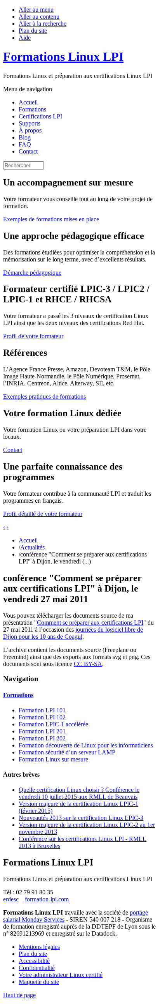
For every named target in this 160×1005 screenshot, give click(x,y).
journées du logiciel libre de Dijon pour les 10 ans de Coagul (73, 633)
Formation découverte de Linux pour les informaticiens (86, 745)
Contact (28, 151)
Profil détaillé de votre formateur (42, 513)
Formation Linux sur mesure (53, 759)
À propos (30, 130)
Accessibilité (34, 960)
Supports (29, 123)
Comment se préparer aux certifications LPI (90, 622)
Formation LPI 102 (42, 717)
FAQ (25, 144)
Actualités (32, 547)
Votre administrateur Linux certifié (61, 974)
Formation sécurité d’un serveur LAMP (67, 752)
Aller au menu (36, 9)
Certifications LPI (40, 116)
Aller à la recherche (42, 23)
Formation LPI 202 (42, 738)
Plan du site (33, 30)
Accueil (28, 102)
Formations (32, 109)
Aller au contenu (39, 16)
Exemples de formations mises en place (51, 219)
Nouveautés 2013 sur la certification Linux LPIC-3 (81, 817)
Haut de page (19, 995)
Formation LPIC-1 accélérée (53, 724)
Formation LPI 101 (42, 710)
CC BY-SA (88, 664)
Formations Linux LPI (63, 56)
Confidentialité (37, 967)
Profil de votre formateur (33, 336)
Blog (25, 137)
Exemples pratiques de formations (44, 396)
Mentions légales (39, 946)
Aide (25, 37)
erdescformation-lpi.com (36, 899)
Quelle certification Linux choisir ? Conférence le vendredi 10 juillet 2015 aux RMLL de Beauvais (79, 793)
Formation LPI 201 (42, 731)
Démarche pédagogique (32, 272)
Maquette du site (39, 982)
